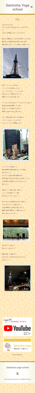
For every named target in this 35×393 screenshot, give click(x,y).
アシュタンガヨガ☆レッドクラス (15, 27)
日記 (17, 19)
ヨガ (3, 29)
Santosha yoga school (17, 367)
